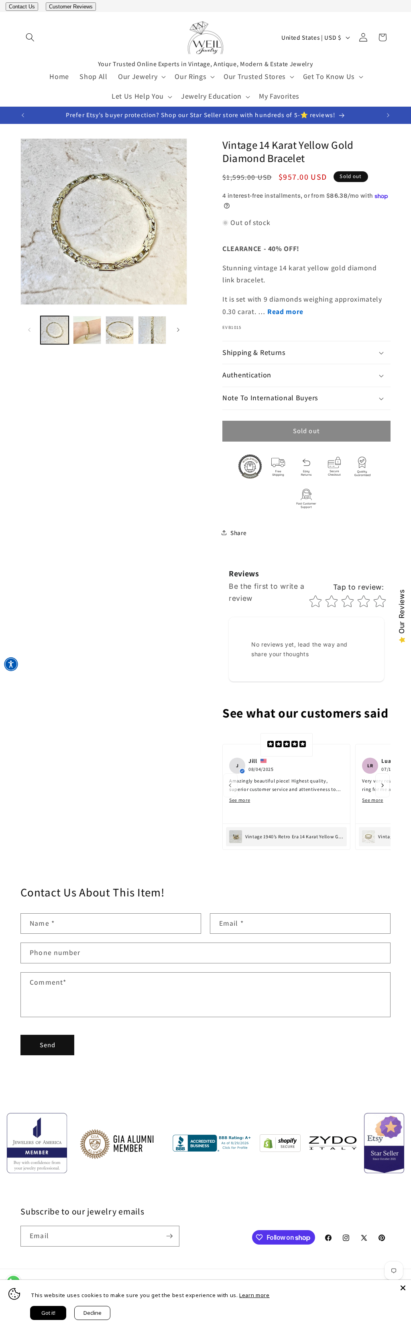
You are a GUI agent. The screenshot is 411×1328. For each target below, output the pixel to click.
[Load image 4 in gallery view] (152, 330)
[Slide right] (178, 330)
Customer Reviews (71, 7)
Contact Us (22, 7)
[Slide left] (29, 330)
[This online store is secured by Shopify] (280, 1145)
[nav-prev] (230, 785)
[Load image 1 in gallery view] (55, 330)
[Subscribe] (169, 1236)
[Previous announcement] (23, 115)
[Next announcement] (388, 115)
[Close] (403, 1288)
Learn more (254, 1295)
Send (47, 1044)
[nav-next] (382, 785)
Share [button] (238, 533)
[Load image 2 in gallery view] (87, 330)
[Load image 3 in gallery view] (120, 330)
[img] (286, 745)
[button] (30, 37)
